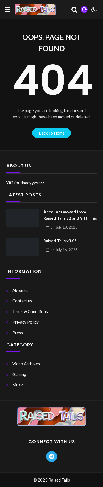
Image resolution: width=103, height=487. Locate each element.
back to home (52, 132)
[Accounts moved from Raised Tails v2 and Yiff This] (22, 218)
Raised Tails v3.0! (59, 240)
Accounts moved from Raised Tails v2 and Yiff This (70, 215)
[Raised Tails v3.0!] (22, 247)
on (64, 227)
